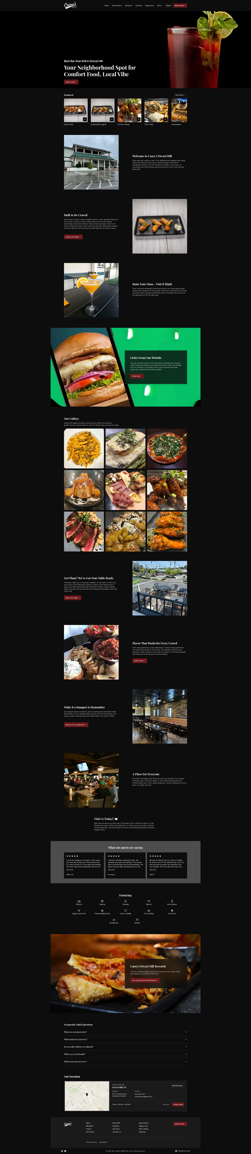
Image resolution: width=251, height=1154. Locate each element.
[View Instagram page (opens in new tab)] (65, 1151)
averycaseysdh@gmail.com (143, 1097)
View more (69, 869)
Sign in (168, 6)
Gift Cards (90, 1132)
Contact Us (117, 1132)
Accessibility (103, 1142)
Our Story (116, 1129)
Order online (178, 1104)
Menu (107, 6)
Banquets (128, 6)
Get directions (177, 1086)
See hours (166, 1104)
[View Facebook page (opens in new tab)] (62, 1151)
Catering (138, 6)
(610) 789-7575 (140, 1094)
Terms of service (91, 1142)
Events (88, 1129)
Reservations (117, 6)
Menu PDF (116, 1123)
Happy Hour (149, 6)
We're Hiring (143, 1129)
